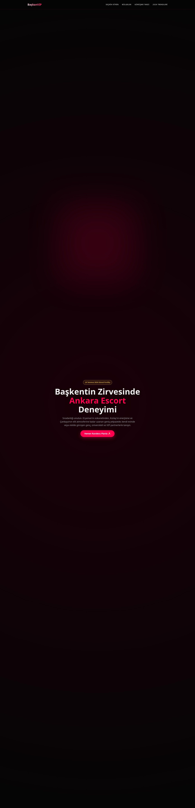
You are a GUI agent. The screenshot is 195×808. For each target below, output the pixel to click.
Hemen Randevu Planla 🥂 (97, 433)
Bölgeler (126, 4)
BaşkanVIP (35, 4)
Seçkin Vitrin (112, 4)
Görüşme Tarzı (142, 4)
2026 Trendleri (160, 4)
